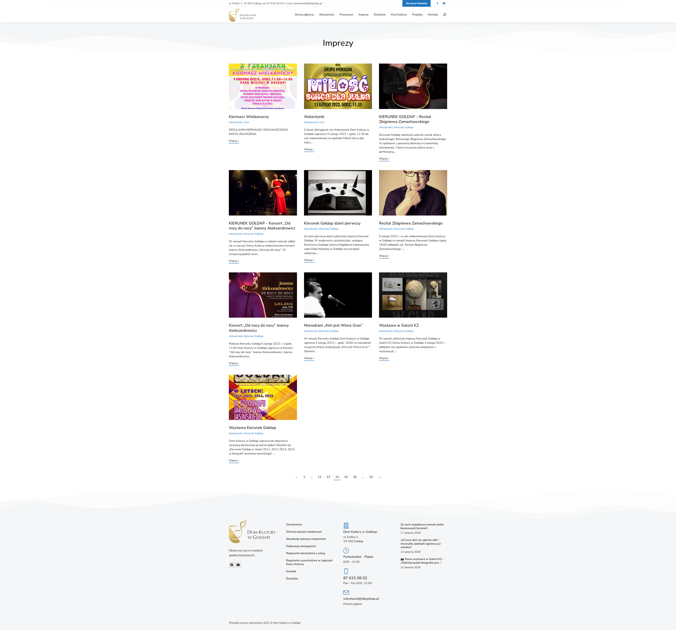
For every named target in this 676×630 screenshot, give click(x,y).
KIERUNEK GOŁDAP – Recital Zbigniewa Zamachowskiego (405, 119)
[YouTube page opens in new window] (444, 3)
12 (319, 477)
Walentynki (314, 116)
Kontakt (291, 571)
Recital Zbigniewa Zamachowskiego (410, 223)
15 (346, 477)
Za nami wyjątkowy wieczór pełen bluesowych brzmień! (422, 526)
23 (371, 477)
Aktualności (236, 122)
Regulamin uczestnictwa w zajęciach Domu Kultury (309, 562)
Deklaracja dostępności (301, 546)
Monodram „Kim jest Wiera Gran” (333, 325)
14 (337, 477)
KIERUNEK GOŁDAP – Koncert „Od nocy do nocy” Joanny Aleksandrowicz (262, 226)
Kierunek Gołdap (404, 127)
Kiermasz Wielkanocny (249, 116)
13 (328, 477)
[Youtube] (238, 565)
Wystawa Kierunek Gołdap (252, 427)
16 (354, 477)
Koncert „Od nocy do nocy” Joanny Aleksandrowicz (259, 328)
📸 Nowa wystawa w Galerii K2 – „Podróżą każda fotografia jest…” (422, 561)
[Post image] (263, 86)
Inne (246, 122)
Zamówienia (294, 524)
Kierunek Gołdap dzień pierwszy (332, 223)
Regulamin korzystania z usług (305, 553)
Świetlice (292, 579)
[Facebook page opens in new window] (437, 3)
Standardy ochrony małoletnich (306, 539)
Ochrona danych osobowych (304, 532)
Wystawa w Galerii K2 (399, 325)
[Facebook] (231, 565)
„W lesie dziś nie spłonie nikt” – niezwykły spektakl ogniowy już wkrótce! (420, 543)
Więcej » (234, 141)
